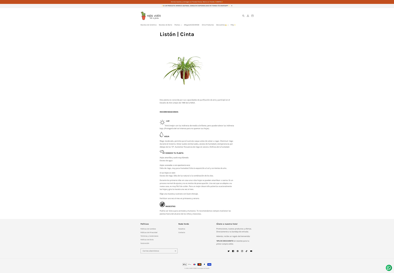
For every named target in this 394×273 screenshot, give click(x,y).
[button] (178, 25)
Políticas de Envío (147, 240)
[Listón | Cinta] (185, 90)
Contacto (181, 232)
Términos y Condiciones (149, 236)
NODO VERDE (193, 268)
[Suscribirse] (175, 251)
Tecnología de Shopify (203, 268)
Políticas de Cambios (148, 229)
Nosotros (181, 229)
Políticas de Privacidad (149, 232)
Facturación (145, 243)
